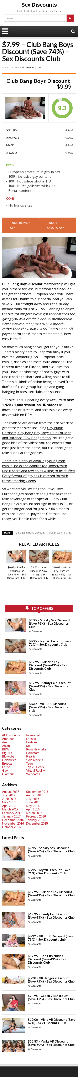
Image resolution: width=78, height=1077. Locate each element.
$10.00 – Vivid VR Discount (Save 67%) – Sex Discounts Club (52, 1021)
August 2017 (10, 791)
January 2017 (11, 816)
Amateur (8, 738)
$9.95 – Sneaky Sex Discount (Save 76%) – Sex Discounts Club (16, 573)
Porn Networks (36, 749)
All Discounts (28, 67)
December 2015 (37, 823)
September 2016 (37, 791)
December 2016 (13, 820)
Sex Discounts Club (60, 532)
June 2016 (33, 802)
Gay (39, 67)
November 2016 (13, 823)
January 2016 (35, 820)
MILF (29, 746)
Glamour (8, 774)
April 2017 (9, 806)
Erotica (7, 763)
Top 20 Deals (35, 767)
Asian (6, 746)
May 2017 (9, 802)
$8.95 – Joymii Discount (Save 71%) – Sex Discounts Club (39, 573)
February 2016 (36, 816)
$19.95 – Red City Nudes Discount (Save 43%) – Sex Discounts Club (47, 959)
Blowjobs (8, 756)
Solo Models (34, 760)
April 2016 (33, 809)
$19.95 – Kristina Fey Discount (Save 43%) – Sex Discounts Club (61, 573)
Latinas (31, 738)
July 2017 (8, 795)
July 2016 (32, 798)
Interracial (33, 735)
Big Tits (7, 753)
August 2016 (34, 795)
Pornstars (33, 753)
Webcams (33, 774)
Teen (29, 763)
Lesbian (31, 742)
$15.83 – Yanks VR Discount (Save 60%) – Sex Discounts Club (51, 1042)
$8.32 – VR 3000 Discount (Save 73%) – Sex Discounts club (48, 707)
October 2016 (11, 827)
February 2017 (12, 813)
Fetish (6, 767)
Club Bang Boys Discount (30, 532)
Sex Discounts (39, 5)
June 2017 (9, 798)
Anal (5, 742)
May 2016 (33, 806)
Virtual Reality (35, 770)
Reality (31, 756)
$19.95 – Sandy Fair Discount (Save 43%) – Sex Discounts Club (50, 686)
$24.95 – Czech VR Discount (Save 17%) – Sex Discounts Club (51, 997)
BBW (5, 749)
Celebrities (9, 760)
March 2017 (10, 809)
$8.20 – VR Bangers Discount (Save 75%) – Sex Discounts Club (51, 979)
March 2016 (34, 813)
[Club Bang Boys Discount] (25, 108)
